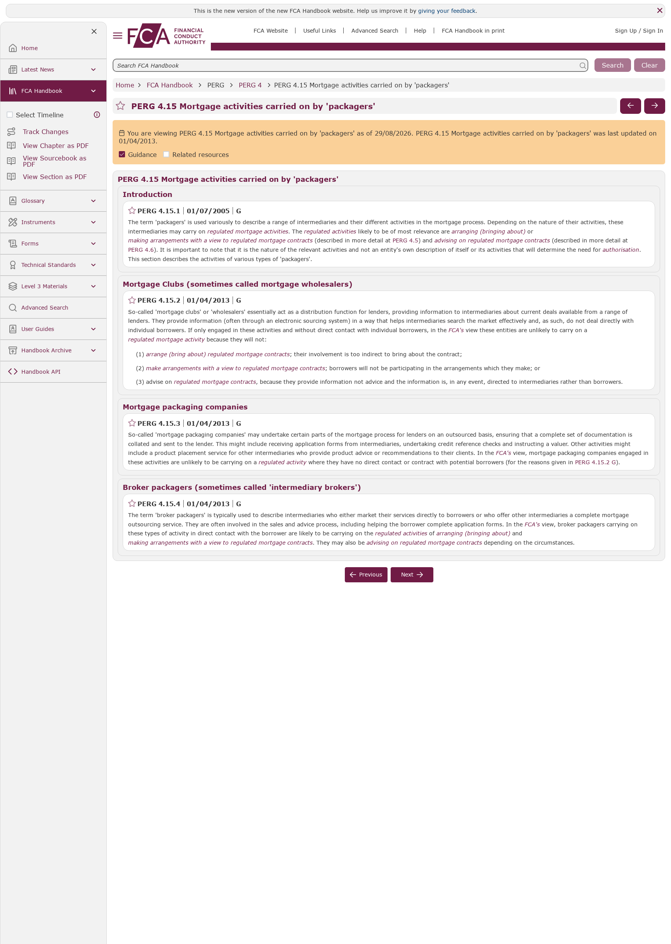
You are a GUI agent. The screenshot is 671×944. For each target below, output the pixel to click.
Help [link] (420, 30)
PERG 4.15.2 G (595, 462)
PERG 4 (250, 85)
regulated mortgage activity (166, 339)
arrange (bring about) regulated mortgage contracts (218, 354)
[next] (654, 106)
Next (407, 574)
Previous (370, 574)
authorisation (621, 250)
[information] (97, 114)
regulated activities (330, 231)
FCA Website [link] (271, 30)
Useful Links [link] (319, 30)
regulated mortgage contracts (215, 382)
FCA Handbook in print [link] (473, 30)
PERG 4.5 (405, 240)
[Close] (660, 10)
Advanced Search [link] (374, 30)
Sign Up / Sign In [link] (639, 30)
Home (125, 85)
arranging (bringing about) (488, 231)
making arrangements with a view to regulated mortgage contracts (220, 240)
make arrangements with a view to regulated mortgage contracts (235, 368)
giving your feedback (446, 10)
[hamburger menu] (117, 36)
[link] (166, 35)
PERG (215, 85)
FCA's (456, 330)
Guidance (142, 154)
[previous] (630, 106)
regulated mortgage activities (247, 231)
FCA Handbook (169, 85)
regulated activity (282, 462)
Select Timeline (40, 114)
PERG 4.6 (141, 249)
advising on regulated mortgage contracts (492, 240)
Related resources (200, 154)
